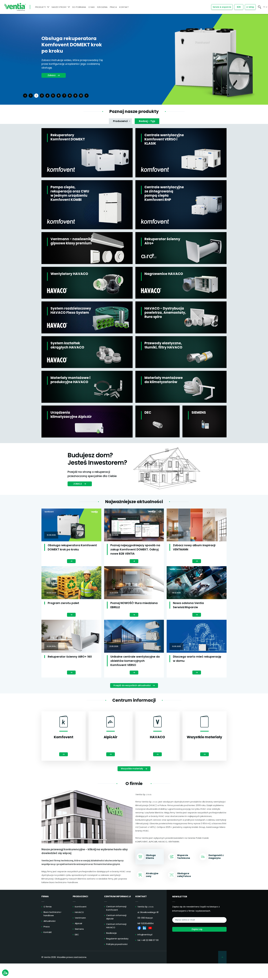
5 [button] (53, 95)
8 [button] (69, 95)
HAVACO (79, 912)
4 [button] (47, 95)
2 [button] (36, 95)
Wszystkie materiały (132, 768)
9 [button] (75, 95)
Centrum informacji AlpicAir (116, 917)
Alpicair (78, 923)
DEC (77, 934)
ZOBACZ (77, 483)
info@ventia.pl (144, 934)
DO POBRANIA (79, 7)
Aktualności (49, 921)
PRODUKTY (40, 7)
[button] (25, 96)
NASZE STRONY (59, 7)
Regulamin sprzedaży (117, 938)
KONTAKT (124, 7)
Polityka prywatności (116, 944)
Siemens (79, 928)
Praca (47, 926)
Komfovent (81, 906)
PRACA (113, 7)
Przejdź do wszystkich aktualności (132, 685)
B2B (239, 7)
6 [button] (58, 95)
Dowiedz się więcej (55, 72)
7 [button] (64, 95)
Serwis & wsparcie (222, 7)
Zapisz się (197, 929)
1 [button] (30, 95)
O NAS (91, 7)
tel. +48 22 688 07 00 (148, 940)
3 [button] (41, 95)
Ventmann (80, 917)
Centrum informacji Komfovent (116, 908)
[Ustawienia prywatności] (5, 972)
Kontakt (48, 932)
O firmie (48, 906)
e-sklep (250, 7)
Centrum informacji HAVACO (116, 926)
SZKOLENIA (102, 7)
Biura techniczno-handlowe (53, 914)
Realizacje (111, 933)
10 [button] (81, 95)
